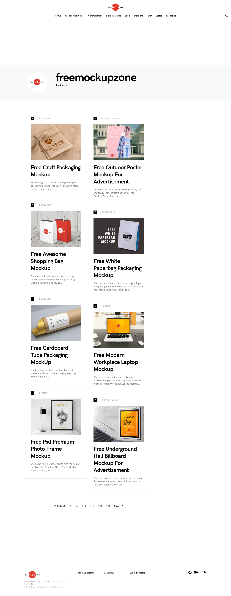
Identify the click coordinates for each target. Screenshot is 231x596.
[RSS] (205, 572)
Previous (59, 506)
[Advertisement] (115, 43)
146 (108, 506)
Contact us (109, 572)
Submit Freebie (137, 572)
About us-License (85, 572)
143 (84, 506)
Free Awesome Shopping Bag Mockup (48, 261)
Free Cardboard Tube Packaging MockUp (49, 355)
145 (100, 506)
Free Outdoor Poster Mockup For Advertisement (118, 174)
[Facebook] (190, 572)
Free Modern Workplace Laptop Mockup (116, 362)
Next (117, 506)
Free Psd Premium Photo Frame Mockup (52, 449)
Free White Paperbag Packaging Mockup (117, 268)
